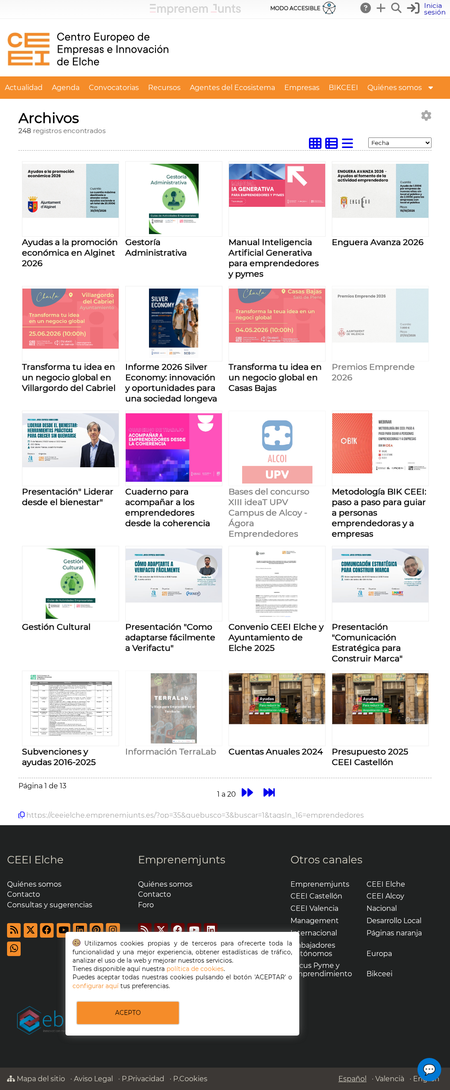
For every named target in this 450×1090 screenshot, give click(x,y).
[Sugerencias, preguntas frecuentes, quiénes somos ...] (366, 7)
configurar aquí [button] (96, 985)
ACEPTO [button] (128, 1012)
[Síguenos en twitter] (30, 930)
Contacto (23, 894)
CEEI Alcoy (385, 896)
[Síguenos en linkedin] (80, 930)
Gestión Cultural (56, 626)
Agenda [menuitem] (66, 87)
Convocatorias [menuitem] (114, 87)
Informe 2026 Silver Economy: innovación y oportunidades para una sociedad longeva (171, 382)
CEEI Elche (35, 859)
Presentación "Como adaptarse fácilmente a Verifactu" (170, 637)
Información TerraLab (170, 751)
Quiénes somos (34, 884)
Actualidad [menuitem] (24, 87)
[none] (70, 215)
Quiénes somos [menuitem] (394, 87)
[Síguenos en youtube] (63, 930)
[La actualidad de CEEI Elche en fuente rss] (14, 930)
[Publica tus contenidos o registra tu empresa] (381, 7)
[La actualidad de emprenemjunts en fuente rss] (145, 930)
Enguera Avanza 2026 (378, 242)
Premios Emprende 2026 (373, 372)
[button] (427, 9)
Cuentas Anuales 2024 (276, 751)
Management (314, 921)
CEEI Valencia (314, 908)
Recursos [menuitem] (164, 87)
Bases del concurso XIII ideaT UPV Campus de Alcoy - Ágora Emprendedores (269, 512)
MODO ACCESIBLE (295, 8)
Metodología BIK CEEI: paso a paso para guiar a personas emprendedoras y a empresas (379, 512)
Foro (146, 905)
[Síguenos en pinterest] (96, 930)
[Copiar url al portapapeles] (21, 815)
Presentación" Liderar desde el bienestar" (67, 496)
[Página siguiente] (247, 793)
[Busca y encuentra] (397, 7)
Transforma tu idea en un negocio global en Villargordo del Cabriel (69, 377)
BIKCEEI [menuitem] (343, 87)
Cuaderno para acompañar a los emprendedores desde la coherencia (167, 507)
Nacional (382, 908)
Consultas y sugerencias (49, 905)
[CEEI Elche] (88, 72)
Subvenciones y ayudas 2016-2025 (59, 756)
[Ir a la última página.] (270, 793)
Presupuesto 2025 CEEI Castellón (370, 756)
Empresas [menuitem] (301, 87)
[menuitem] (430, 87)
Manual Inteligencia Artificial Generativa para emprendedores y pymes (274, 258)
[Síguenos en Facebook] (47, 930)
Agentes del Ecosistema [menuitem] (232, 87)
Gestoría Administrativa (156, 247)
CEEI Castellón (316, 896)
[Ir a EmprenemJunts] (195, 12)
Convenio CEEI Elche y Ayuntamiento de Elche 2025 (276, 637)
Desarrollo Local (394, 921)
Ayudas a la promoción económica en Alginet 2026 (70, 252)
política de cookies (195, 968)
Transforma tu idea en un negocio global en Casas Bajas (275, 377)
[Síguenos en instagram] (113, 930)
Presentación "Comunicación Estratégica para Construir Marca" (367, 642)
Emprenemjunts (181, 859)
